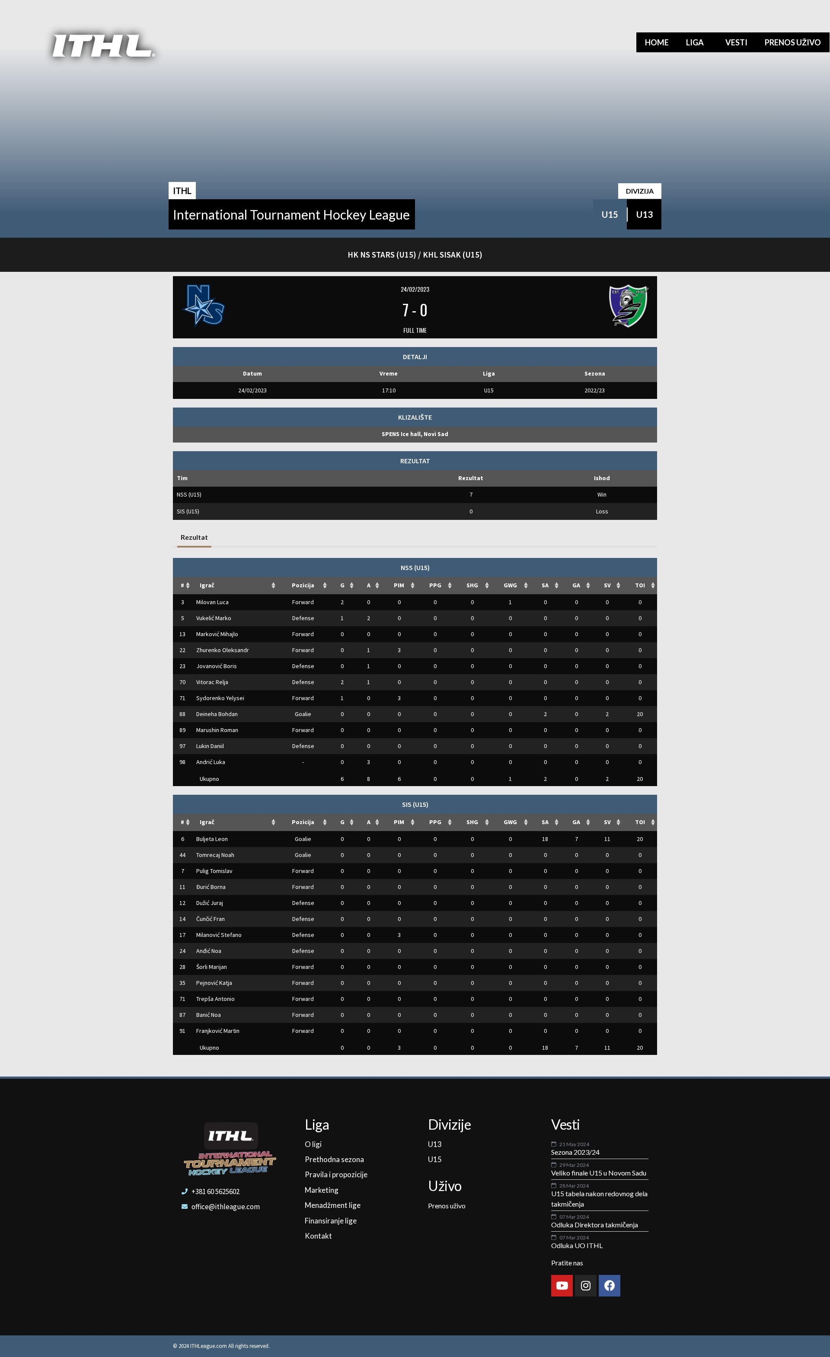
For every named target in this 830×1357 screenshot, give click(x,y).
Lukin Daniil (210, 746)
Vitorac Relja (212, 682)
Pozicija (303, 585)
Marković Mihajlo (217, 634)
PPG (435, 585)
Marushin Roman (217, 730)
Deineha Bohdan (217, 714)
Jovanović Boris (216, 666)
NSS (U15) (189, 494)
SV (607, 585)
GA (576, 585)
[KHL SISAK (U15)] (570, 306)
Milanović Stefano (219, 935)
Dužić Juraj (209, 903)
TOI (640, 585)
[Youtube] (562, 1285)
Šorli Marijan (211, 967)
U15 (610, 214)
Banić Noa (208, 1015)
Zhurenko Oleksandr (222, 650)
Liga (695, 42)
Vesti (736, 42)
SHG (472, 585)
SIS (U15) (188, 511)
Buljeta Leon (212, 839)
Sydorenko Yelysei (220, 698)
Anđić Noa (208, 951)
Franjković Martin (217, 1031)
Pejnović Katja (214, 983)
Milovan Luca (212, 602)
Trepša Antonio (215, 999)
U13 (644, 214)
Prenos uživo (793, 42)
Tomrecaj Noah (215, 855)
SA (545, 585)
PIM (399, 585)
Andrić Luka (210, 762)
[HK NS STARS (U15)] (259, 306)
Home (657, 42)
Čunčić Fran (210, 919)
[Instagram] (586, 1285)
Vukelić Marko (213, 618)
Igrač (207, 585)
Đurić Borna (211, 887)
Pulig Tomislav (214, 871)
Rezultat (194, 537)
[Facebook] (609, 1285)
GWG (510, 585)
